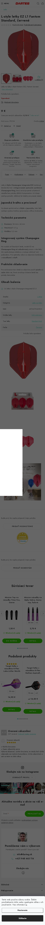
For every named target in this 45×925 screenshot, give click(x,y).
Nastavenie (22, 910)
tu (26, 904)
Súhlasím (22, 918)
